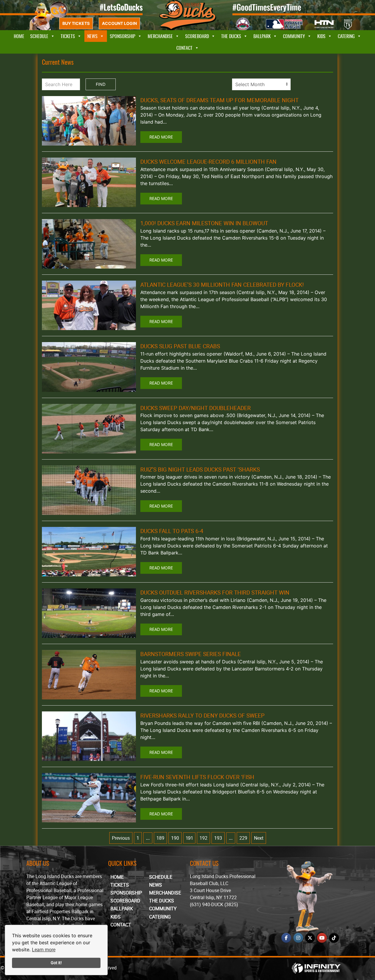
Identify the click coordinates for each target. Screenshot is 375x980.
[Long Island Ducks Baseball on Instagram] (298, 938)
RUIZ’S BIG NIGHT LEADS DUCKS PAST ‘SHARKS (200, 469)
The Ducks (231, 36)
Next (258, 838)
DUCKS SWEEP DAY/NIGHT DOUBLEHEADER (195, 408)
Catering (346, 36)
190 (175, 838)
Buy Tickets (76, 23)
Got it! (56, 962)
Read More (161, 136)
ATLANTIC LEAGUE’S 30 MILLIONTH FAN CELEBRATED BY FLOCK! (222, 284)
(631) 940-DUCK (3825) (214, 904)
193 (218, 838)
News (92, 36)
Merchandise (160, 36)
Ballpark (262, 36)
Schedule (39, 36)
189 (160, 838)
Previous (121, 838)
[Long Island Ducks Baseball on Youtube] (322, 938)
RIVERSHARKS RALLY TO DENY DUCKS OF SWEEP (202, 715)
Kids (321, 36)
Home (19, 36)
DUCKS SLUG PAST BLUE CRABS (180, 346)
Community (294, 36)
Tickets (68, 36)
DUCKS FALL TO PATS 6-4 (171, 531)
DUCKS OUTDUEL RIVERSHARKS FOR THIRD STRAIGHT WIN (214, 592)
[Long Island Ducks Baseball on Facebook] (286, 938)
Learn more (43, 949)
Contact (184, 47)
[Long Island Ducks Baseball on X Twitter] (310, 938)
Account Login (119, 23)
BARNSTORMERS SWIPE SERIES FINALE (190, 654)
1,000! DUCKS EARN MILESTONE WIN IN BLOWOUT (204, 223)
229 (243, 838)
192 (203, 838)
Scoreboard (197, 36)
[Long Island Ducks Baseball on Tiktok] (334, 938)
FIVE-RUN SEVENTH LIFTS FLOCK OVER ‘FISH (197, 777)
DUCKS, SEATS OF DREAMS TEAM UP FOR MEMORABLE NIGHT (219, 100)
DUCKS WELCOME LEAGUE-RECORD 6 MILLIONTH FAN (208, 161)
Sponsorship (122, 36)
